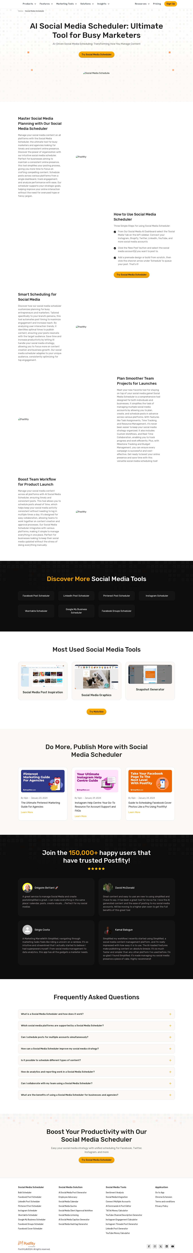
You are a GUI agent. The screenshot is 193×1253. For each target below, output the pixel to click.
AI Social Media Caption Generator (74, 1219)
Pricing (157, 4)
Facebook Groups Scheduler (31, 1224)
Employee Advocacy (68, 1197)
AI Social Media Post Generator (73, 1192)
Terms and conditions (165, 1201)
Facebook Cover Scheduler (30, 1228)
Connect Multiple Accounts (118, 1201)
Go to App (159, 1192)
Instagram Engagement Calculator (121, 1219)
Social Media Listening (69, 1215)
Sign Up (170, 3)
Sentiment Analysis (115, 1192)
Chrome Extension (163, 1197)
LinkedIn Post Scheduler (29, 1201)
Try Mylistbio (96, 711)
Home (20, 11)
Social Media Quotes (68, 1206)
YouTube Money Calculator (118, 1233)
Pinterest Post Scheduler (29, 1206)
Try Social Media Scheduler (97, 54)
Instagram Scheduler (27, 1210)
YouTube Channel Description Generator (124, 1215)
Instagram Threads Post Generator (122, 1224)
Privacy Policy (161, 1206)
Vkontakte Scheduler (27, 1215)
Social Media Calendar (68, 1201)
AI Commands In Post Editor (118, 1206)
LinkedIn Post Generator (117, 1228)
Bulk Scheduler (25, 1192)
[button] (29, 4)
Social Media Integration (117, 1197)
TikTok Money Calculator (117, 1210)
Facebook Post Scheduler (29, 1197)
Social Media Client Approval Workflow (76, 1210)
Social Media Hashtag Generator (73, 1224)
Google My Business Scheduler (31, 1219)
